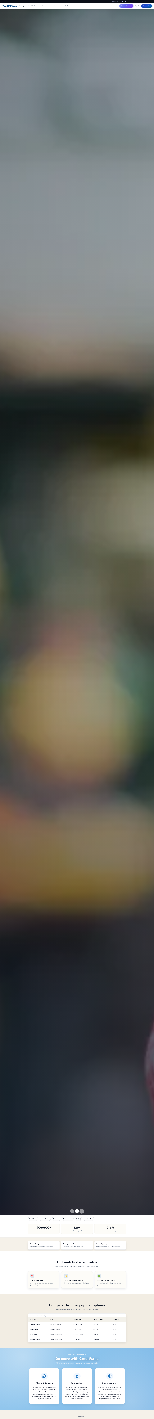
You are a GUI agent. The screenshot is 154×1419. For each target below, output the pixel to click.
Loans (38, 6)
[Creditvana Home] (9, 5)
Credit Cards (31, 6)
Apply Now (37, 621)
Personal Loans (44, 1219)
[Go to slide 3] (82, 1211)
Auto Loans (56, 1219)
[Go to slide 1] (72, 1211)
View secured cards (67, 621)
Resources (77, 6)
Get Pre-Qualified (126, 6)
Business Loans (67, 1219)
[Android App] (122, 1)
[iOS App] (125, 1)
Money (61, 6)
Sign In (137, 6)
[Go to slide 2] (77, 1211)
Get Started (146, 6)
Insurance (50, 6)
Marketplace (22, 6)
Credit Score (68, 6)
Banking (78, 1219)
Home (56, 6)
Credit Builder (88, 1219)
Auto (43, 6)
